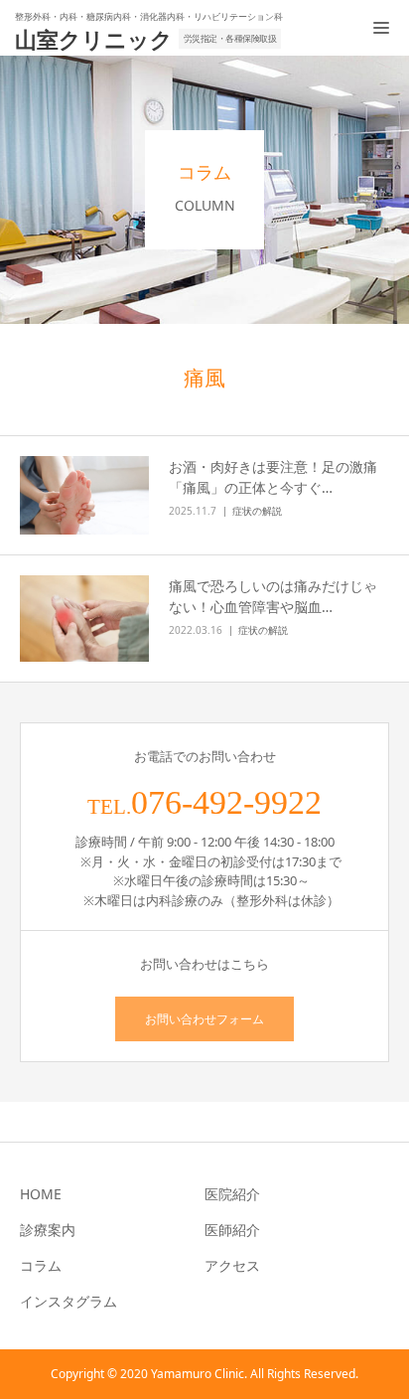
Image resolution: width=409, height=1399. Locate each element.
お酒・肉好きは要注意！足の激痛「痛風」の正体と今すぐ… (273, 477)
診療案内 (47, 1229)
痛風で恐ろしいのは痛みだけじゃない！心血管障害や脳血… (273, 596)
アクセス (232, 1265)
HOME (41, 1193)
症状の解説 (257, 511)
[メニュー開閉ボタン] (381, 28)
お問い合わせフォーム (204, 1018)
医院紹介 (232, 1193)
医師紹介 (232, 1229)
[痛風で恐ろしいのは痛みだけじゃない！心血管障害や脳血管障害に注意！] (84, 618)
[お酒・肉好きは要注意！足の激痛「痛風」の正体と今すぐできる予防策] (84, 496)
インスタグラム (68, 1301)
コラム (41, 1265)
